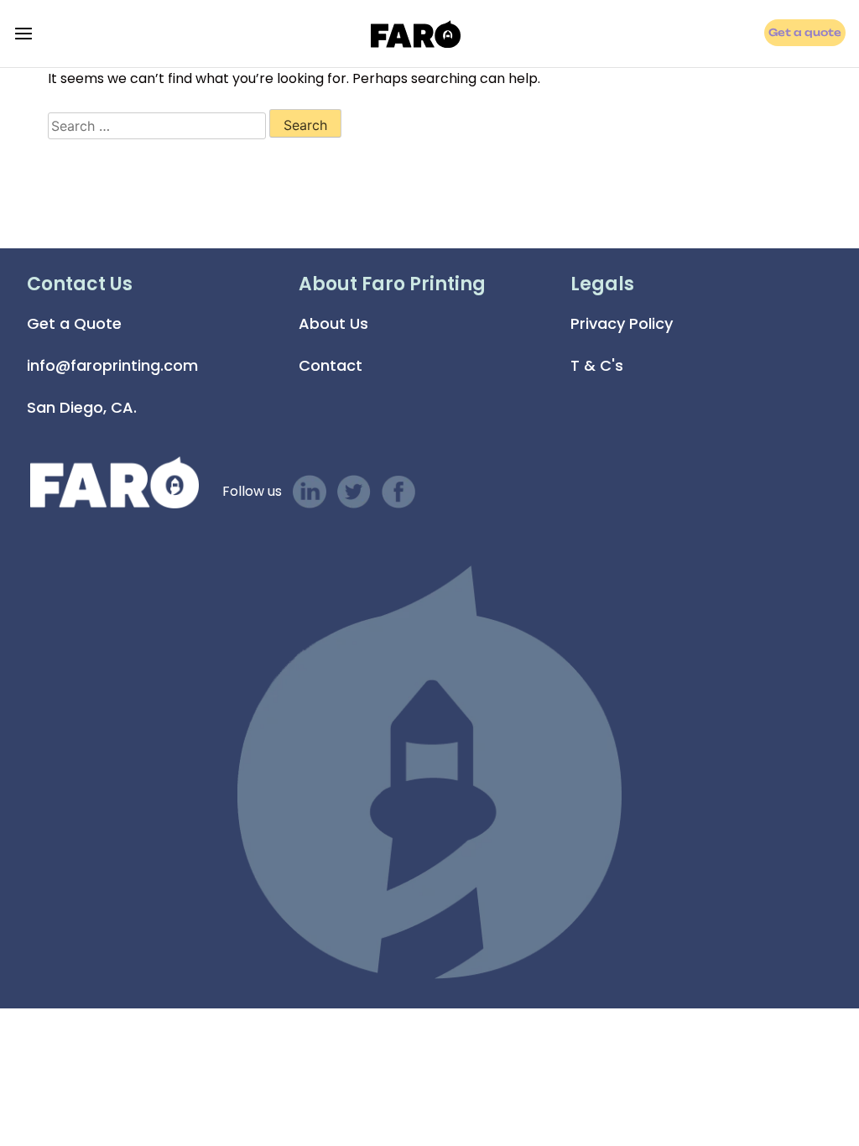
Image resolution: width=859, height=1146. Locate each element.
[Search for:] (157, 125)
